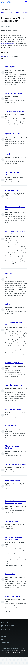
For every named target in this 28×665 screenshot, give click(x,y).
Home (2, 12)
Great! (7, 154)
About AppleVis (5, 622)
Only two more (10, 426)
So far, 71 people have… (14, 93)
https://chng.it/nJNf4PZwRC (8, 43)
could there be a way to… (14, 385)
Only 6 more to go (11, 190)
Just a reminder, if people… (15, 111)
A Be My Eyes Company (18, 652)
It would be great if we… (14, 363)
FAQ (2, 639)
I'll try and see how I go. (13, 409)
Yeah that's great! (11, 521)
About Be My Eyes (6, 629)
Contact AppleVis (6, 642)
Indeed (7, 304)
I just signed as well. (12, 134)
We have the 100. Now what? (15, 464)
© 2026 (17, 650)
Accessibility (23, 650)
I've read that (10, 574)
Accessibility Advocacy (22, 12)
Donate (3, 626)
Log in (3, 56)
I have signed (10, 67)
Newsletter (4, 636)
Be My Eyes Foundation (7, 625)
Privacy (9, 652)
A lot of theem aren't (12, 596)
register (8, 56)
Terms (5, 652)
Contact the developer (13, 480)
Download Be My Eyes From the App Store (7, 633)
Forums (10, 12)
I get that (8, 273)
